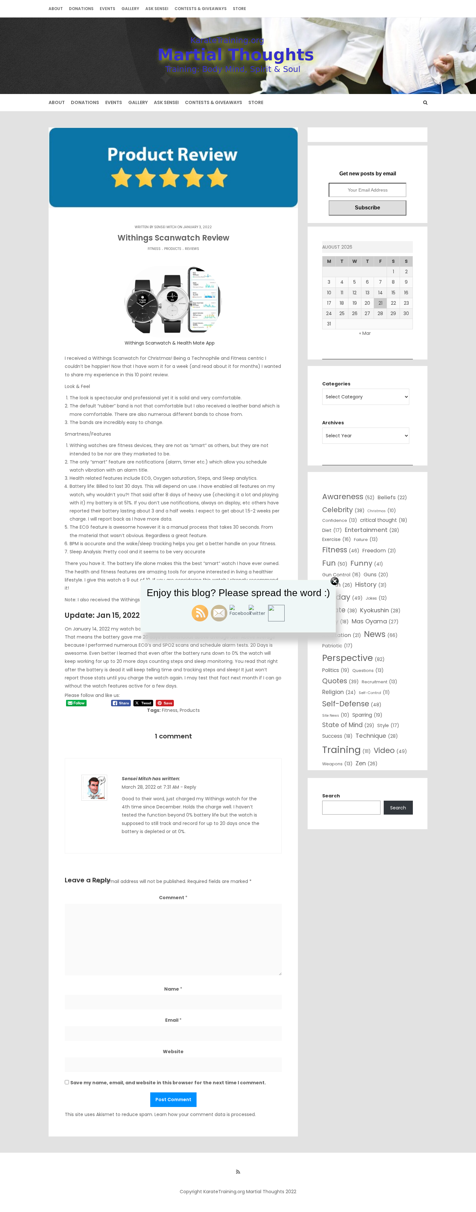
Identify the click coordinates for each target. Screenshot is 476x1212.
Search (331, 796)
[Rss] (238, 1171)
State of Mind (348, 725)
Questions (368, 670)
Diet (332, 530)
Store (239, 8)
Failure (366, 539)
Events (107, 8)
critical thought (383, 520)
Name (173, 989)
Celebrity (343, 509)
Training (346, 749)
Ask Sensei (156, 8)
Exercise (336, 539)
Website (173, 1051)
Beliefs (392, 497)
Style (388, 725)
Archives (333, 422)
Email (173, 1020)
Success (337, 736)
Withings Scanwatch (115, 358)
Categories (336, 384)
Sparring (367, 715)
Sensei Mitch (165, 227)
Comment (173, 897)
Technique (377, 736)
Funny (366, 563)
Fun (334, 563)
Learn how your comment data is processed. (205, 1114)
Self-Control (374, 692)
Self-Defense (351, 704)
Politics (335, 670)
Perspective (353, 658)
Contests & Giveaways (201, 8)
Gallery (130, 8)
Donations (81, 8)
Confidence (339, 520)
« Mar (365, 333)
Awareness (348, 496)
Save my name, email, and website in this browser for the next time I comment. (168, 1082)
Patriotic (337, 645)
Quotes (340, 681)
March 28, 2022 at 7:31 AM (150, 787)
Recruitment (379, 681)
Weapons (337, 763)
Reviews (192, 248)
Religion (339, 692)
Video (390, 750)
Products (172, 248)
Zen (367, 763)
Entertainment (372, 530)
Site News (335, 715)
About (56, 8)
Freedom (379, 550)
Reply (190, 787)
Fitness (154, 248)
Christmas (382, 510)
